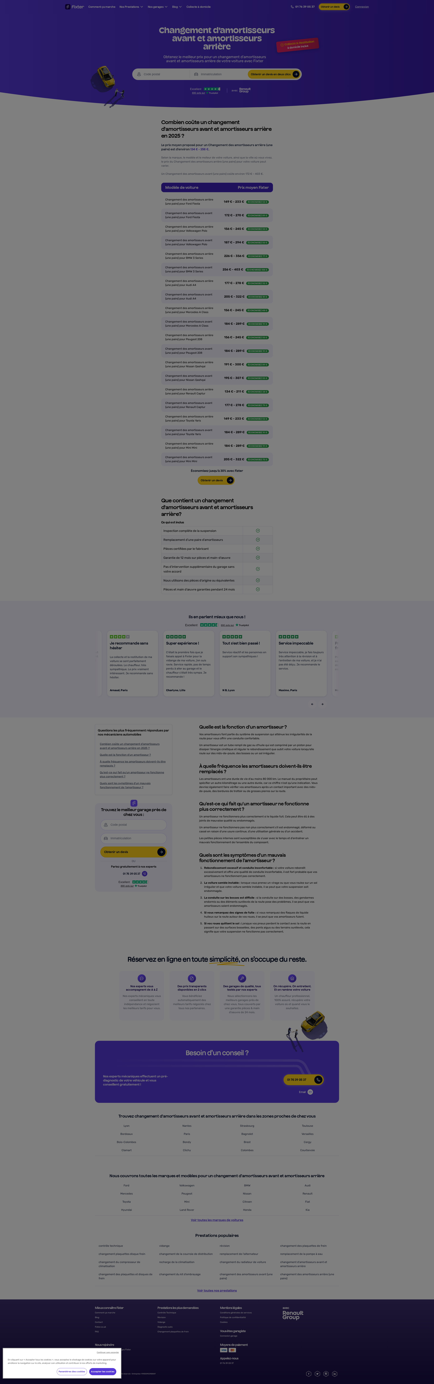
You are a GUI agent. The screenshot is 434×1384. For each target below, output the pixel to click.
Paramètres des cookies (72, 1371)
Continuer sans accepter (108, 1352)
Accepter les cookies (102, 1371)
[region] (62, 1363)
